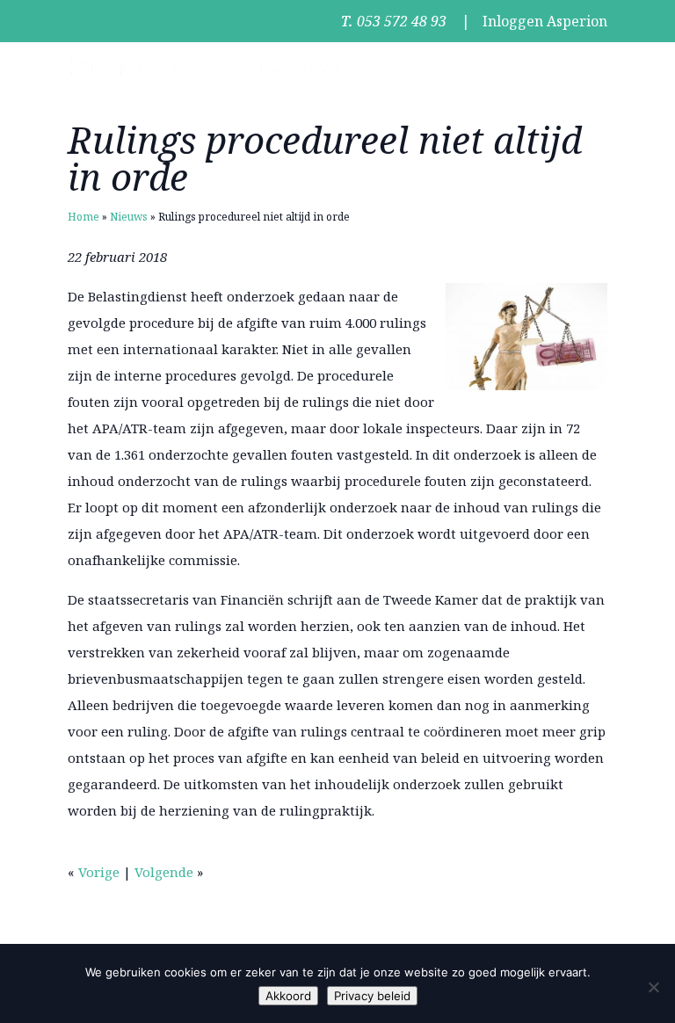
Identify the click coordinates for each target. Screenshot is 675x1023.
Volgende (163, 872)
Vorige (99, 872)
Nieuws (129, 216)
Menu (588, 67)
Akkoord (288, 996)
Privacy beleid (372, 996)
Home (83, 216)
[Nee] (653, 987)
